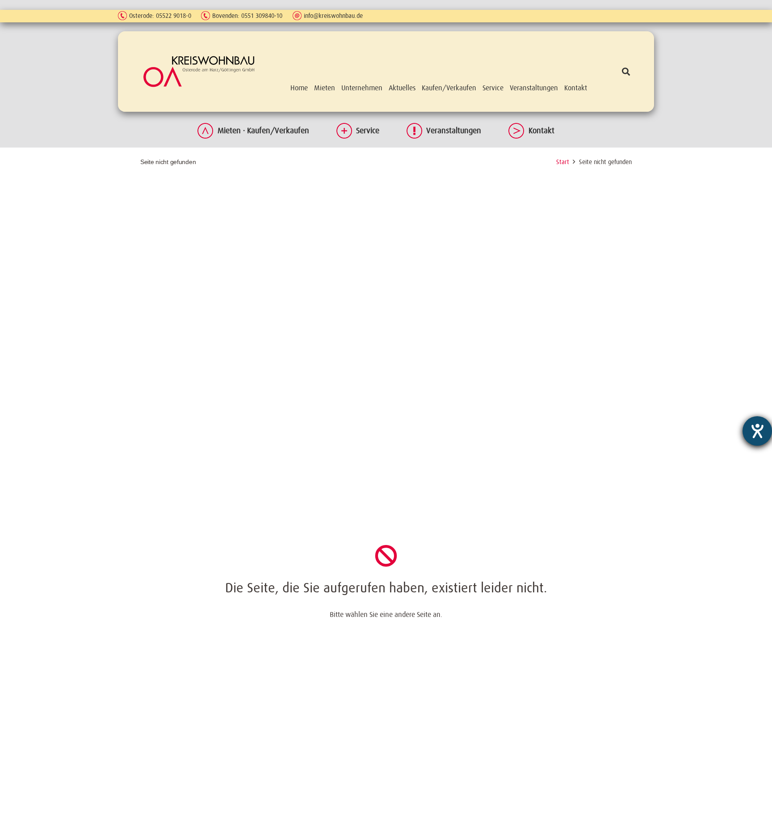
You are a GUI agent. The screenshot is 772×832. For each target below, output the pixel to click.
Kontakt (541, 130)
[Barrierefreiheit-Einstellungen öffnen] (757, 431)
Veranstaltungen (453, 130)
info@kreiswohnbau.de (333, 15)
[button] (626, 72)
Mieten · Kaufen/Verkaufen (263, 130)
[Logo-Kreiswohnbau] (199, 71)
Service (367, 130)
